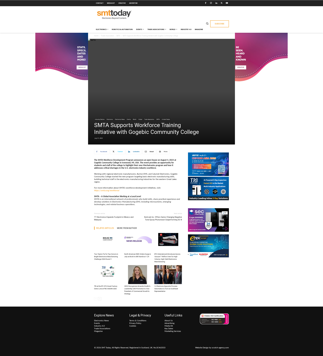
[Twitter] (222, 3)
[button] (207, 23)
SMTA (118, 36)
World (134, 119)
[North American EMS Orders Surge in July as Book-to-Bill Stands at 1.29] (138, 242)
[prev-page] (95, 298)
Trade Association (107, 36)
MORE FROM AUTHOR (127, 228)
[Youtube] (227, 3)
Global (140, 119)
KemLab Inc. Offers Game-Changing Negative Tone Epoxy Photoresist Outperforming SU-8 (163, 218)
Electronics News (120, 119)
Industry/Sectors (99, 119)
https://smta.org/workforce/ (107, 191)
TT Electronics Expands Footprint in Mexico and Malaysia (113, 218)
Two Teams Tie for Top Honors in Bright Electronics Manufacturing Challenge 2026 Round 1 (106, 256)
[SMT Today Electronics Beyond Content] (114, 14)
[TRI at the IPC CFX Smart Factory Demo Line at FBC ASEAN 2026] (108, 274)
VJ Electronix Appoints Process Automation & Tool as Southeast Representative (166, 288)
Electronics (110, 119)
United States (166, 119)
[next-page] (99, 298)
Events (129, 119)
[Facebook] (206, 3)
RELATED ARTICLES (105, 228)
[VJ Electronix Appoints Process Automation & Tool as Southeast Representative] (168, 274)
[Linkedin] (216, 3)
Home (96, 36)
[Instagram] (211, 3)
